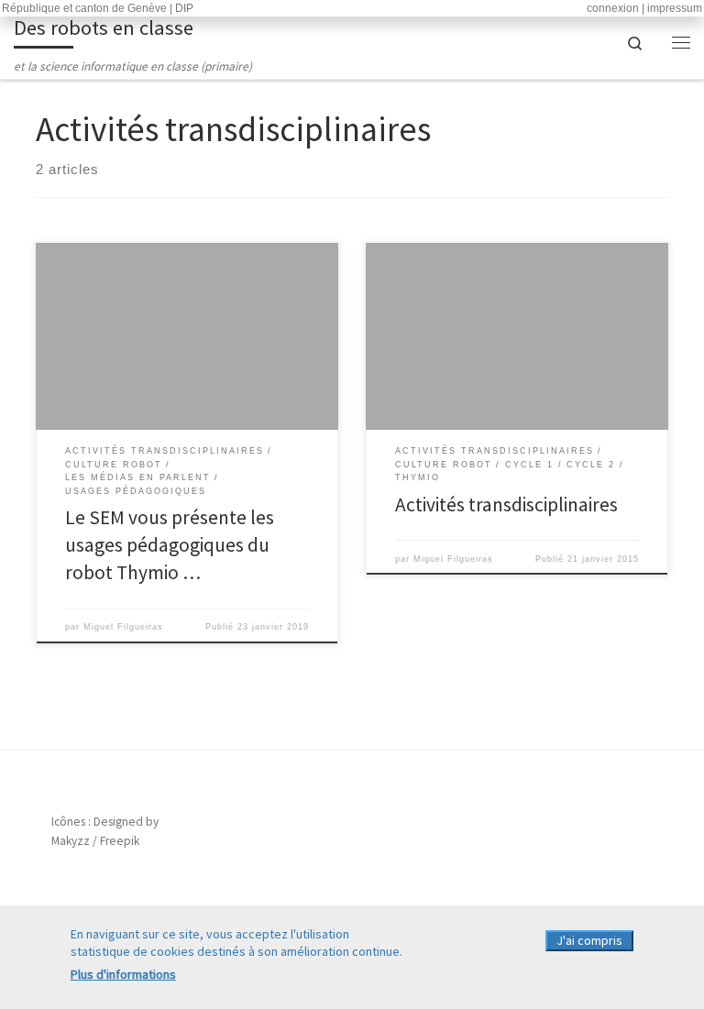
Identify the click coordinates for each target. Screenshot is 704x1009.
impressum (674, 8)
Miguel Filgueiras (123, 626)
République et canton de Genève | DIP (97, 8)
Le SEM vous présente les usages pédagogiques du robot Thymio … (169, 545)
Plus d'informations (123, 974)
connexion (613, 8)
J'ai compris (589, 940)
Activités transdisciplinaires (506, 504)
